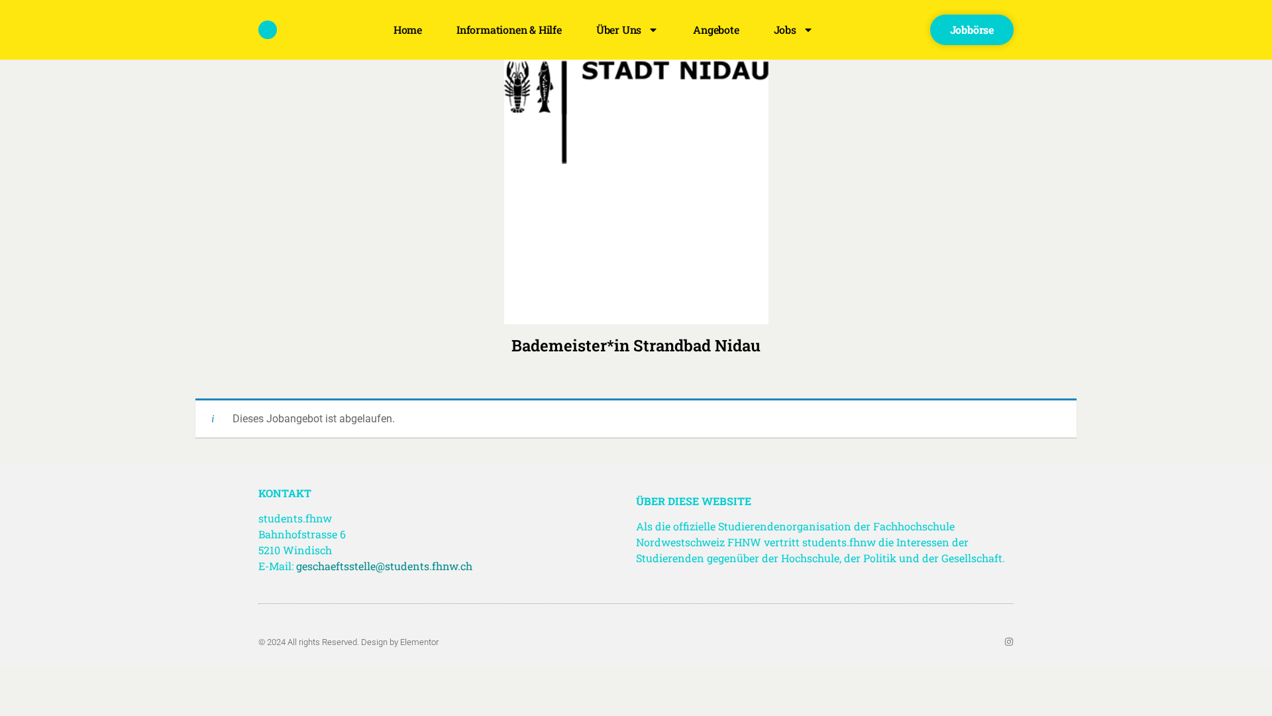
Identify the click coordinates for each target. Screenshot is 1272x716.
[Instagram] (1009, 641)
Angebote (716, 29)
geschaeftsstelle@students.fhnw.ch (384, 566)
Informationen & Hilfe (509, 29)
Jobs (785, 29)
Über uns (618, 29)
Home (408, 29)
